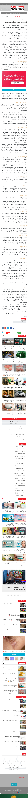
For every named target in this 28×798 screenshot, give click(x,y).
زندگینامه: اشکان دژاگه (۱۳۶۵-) (20, 483)
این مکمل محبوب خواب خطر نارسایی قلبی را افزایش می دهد (15, 13)
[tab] (14, 419)
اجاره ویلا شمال (12, 759)
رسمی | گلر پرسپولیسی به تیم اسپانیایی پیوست (17, 441)
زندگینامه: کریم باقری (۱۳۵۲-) (20, 461)
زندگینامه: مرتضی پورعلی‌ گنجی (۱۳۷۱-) (19, 450)
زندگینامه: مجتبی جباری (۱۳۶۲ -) (20, 488)
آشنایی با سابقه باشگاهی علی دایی (15, 22)
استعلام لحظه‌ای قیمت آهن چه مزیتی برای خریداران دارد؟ (11, 746)
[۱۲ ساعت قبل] (23, 706)
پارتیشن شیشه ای (23, 767)
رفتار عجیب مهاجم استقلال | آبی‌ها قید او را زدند (17, 434)
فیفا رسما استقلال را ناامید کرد (20, 436)
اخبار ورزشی (20, 16)
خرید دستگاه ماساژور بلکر (21, 759)
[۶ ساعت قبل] (23, 701)
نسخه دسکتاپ (14, 784)
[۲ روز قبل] (23, 717)
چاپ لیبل (4, 763)
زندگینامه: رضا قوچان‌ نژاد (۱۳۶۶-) (20, 485)
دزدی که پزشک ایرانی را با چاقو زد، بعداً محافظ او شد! (15, 588)
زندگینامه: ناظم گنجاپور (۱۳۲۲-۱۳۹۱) (19, 482)
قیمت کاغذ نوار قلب (17, 715)
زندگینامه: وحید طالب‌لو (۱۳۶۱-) (20, 475)
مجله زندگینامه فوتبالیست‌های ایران (20, 322)
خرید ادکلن (7, 759)
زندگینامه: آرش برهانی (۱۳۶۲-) (20, 471)
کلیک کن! (14, 654)
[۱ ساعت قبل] (14, 577)
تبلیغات (24, 778)
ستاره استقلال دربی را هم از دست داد (19, 432)
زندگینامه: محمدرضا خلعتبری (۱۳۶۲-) (19, 477)
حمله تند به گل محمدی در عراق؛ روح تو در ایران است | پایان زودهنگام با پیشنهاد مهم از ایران (11, 615)
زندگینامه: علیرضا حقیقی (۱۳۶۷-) (20, 492)
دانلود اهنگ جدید (23, 769)
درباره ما (24, 776)
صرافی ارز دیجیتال (16, 765)
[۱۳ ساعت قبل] (23, 621)
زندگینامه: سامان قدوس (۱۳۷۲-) (20, 451)
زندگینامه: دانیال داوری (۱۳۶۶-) (20, 480)
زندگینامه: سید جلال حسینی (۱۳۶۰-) (19, 487)
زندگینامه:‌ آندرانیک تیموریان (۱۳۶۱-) (20, 456)
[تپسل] (2, 69)
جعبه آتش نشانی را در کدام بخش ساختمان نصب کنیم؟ (12, 741)
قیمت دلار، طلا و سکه (22, 777)
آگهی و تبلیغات (11, 4)
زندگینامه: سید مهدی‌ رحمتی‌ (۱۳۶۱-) (20, 478)
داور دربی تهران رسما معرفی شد (15, 609)
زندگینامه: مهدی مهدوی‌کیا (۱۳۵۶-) (20, 466)
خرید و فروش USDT (22, 757)
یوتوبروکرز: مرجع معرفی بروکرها (12, 767)
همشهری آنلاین (17, 8)
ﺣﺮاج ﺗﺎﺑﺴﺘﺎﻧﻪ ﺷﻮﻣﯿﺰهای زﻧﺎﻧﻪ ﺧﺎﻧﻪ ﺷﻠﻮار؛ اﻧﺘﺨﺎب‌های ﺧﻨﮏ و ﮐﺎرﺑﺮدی (11, 721)
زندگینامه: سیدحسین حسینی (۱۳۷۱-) (19, 448)
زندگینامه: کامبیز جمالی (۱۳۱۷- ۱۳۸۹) (19, 473)
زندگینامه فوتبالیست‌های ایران (20, 495)
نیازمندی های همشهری (17, 4)
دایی (10, 43)
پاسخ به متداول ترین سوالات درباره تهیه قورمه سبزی (12, 705)
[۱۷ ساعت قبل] (23, 626)
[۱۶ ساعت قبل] (23, 616)
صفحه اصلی (25, 16)
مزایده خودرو (6, 761)
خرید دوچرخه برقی (11, 763)
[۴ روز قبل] (23, 738)
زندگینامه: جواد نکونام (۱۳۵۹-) (20, 463)
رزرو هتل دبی (15, 769)
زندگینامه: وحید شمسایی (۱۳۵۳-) (20, 470)
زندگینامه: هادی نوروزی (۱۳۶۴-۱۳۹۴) (19, 455)
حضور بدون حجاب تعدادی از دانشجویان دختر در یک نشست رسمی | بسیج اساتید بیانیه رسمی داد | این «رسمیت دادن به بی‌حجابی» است (11, 605)
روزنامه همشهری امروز (24, 4)
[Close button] (27, 793)
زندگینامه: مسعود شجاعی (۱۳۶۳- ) (20, 458)
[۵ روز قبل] (23, 748)
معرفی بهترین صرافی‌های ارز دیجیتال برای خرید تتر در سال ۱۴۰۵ (11, 737)
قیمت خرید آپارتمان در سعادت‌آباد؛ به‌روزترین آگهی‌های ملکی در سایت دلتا (11, 711)
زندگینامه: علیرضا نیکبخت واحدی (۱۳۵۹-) (19, 465)
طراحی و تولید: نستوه (13, 792)
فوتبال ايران (16, 16)
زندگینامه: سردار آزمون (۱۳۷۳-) (20, 446)
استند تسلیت (23, 763)
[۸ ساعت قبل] (23, 605)
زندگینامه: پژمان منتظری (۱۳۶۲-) (20, 493)
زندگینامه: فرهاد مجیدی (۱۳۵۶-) (20, 468)
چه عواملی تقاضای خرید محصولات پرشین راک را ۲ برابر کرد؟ (11, 731)
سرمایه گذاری (14, 90)
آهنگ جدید (17, 763)
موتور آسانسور (15, 757)
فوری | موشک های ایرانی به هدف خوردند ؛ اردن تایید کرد (12, 624)
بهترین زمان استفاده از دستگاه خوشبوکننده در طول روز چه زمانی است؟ (11, 726)
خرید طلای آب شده (13, 761)
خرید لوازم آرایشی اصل (22, 761)
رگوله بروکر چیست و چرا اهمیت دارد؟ (14, 699)
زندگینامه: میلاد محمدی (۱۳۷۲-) (20, 453)
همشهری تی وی (6, 4)
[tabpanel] (14, 580)
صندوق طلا (9, 765)
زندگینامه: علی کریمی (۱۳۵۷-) (20, 460)
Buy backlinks (23, 765)
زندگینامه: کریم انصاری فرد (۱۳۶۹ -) (20, 490)
